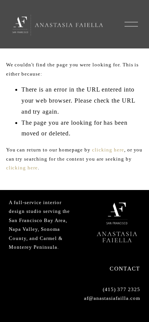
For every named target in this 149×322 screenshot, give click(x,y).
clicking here (108, 150)
